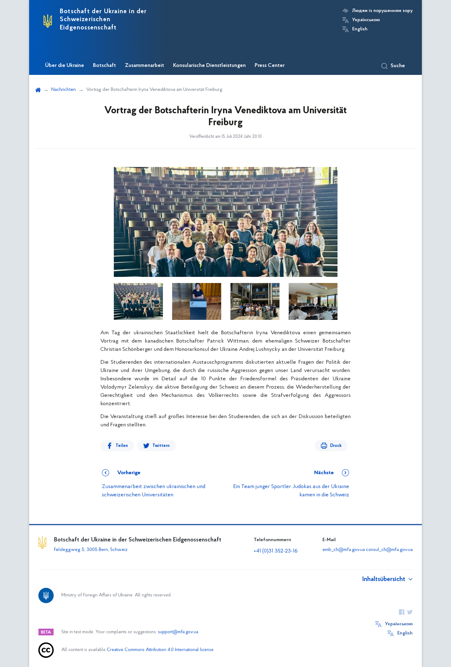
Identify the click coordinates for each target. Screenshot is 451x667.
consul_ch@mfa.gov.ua (389, 549)
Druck (335, 446)
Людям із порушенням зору (382, 10)
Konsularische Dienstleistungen (209, 65)
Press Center (270, 65)
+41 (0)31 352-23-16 (276, 551)
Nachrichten (63, 89)
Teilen (122, 446)
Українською (366, 19)
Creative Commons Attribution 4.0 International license (160, 650)
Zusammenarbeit (144, 65)
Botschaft (104, 65)
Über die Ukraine (64, 65)
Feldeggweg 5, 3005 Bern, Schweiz (91, 549)
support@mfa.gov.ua (178, 632)
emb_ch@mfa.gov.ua (343, 549)
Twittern (161, 446)
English (360, 29)
